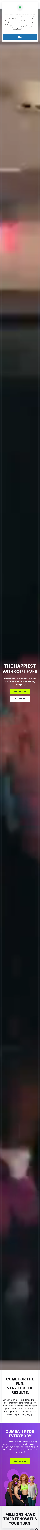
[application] (20, 765)
